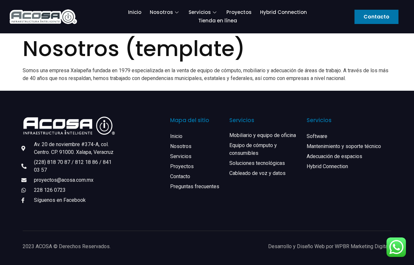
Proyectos (239, 12)
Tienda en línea (217, 20)
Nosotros (161, 12)
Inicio (134, 12)
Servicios (200, 12)
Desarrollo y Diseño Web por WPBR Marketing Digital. (329, 246)
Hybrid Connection (283, 12)
